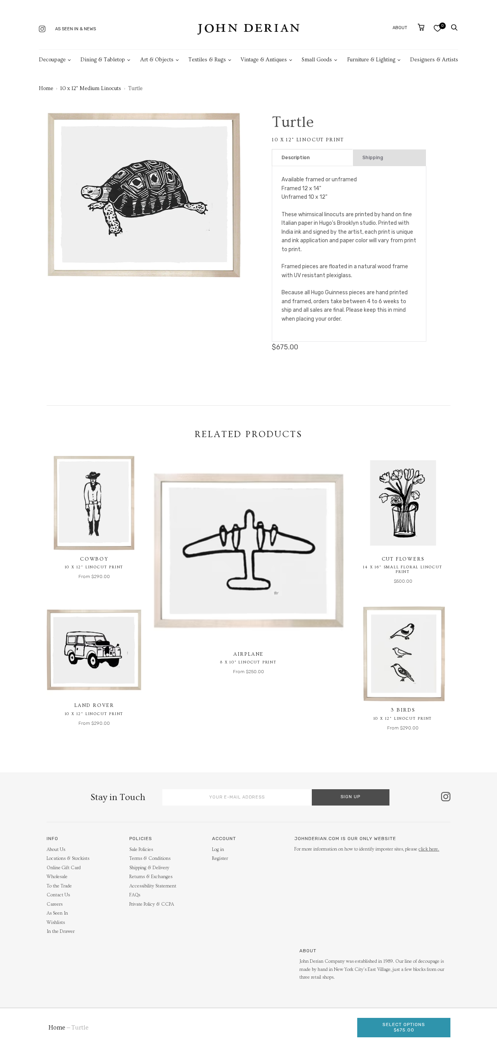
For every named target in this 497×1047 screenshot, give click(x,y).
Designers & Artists (434, 60)
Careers (55, 904)
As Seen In (57, 913)
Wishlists (56, 922)
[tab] (312, 158)
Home (46, 88)
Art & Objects (157, 60)
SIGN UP (350, 796)
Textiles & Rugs (207, 60)
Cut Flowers (403, 559)
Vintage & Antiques (264, 60)
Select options (403, 1027)
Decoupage (52, 60)
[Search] (454, 27)
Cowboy (94, 559)
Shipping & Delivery (149, 867)
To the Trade (59, 886)
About (400, 27)
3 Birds (403, 710)
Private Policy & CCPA (151, 904)
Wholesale (57, 876)
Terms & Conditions (149, 858)
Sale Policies (141, 849)
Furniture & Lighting (371, 60)
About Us (56, 849)
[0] (437, 28)
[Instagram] (42, 30)
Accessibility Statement (152, 886)
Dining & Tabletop (102, 60)
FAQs (134, 895)
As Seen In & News (75, 28)
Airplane (248, 654)
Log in (218, 849)
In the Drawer (61, 931)
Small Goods (317, 60)
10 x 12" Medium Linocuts (90, 88)
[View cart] (421, 27)
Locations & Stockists (68, 858)
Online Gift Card (64, 867)
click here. (429, 849)
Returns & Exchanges (150, 876)
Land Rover (94, 705)
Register (220, 858)
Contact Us (58, 895)
